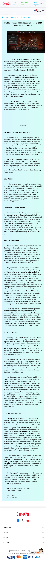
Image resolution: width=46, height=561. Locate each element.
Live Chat (14, 4)
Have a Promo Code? (24, 4)
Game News (14, 17)
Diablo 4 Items (25, 17)
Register (36, 5)
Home (6, 17)
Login (35, 3)
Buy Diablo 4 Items (13, 498)
